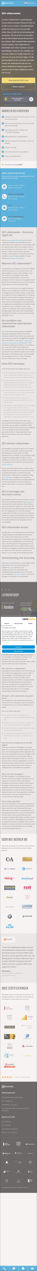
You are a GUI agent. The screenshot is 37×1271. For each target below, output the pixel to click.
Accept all (18, 647)
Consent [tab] (6, 623)
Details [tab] (30, 623)
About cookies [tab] (18, 623)
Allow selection (18, 651)
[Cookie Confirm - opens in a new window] (28, 619)
